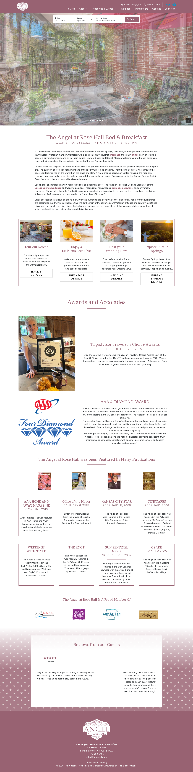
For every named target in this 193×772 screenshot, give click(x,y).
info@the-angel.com (97, 757)
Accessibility (92, 762)
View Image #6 (102, 120)
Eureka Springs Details (157, 278)
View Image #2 (93, 120)
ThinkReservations (127, 765)
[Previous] (39, 676)
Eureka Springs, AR (132, 4)
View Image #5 (100, 120)
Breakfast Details (76, 277)
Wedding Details (117, 277)
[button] (63, 19)
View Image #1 (90, 120)
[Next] (153, 676)
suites (135, 154)
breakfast (114, 154)
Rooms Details (36, 273)
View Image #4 (97, 120)
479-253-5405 (153, 4)
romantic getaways (122, 188)
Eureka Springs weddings (48, 188)
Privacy (103, 762)
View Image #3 (95, 120)
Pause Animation (188, 120)
